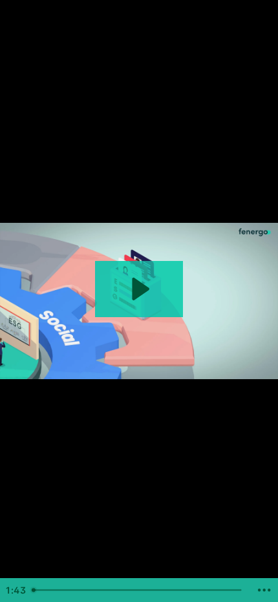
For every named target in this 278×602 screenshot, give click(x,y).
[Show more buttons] (264, 590)
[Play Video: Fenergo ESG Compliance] (138, 289)
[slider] (138, 590)
